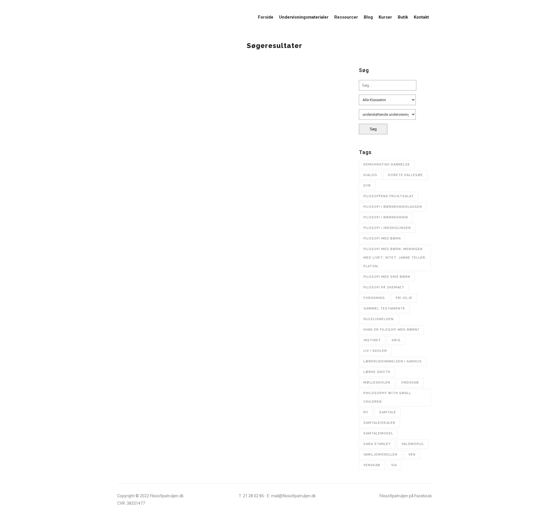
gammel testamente (384, 308)
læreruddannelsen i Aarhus (392, 361)
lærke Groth (376, 372)
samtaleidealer (379, 423)
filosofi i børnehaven (385, 217)
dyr (367, 185)
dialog (370, 175)
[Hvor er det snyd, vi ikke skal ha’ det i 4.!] (172, 99)
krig (396, 340)
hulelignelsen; (379, 319)
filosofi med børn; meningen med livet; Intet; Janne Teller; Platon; (394, 257)
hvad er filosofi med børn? (391, 330)
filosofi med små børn (386, 277)
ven (411, 454)
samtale (387, 412)
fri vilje (404, 298)
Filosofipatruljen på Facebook (405, 496)
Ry (365, 412)
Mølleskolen (376, 382)
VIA (394, 465)
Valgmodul (412, 444)
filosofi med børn (382, 238)
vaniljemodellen (380, 454)
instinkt (372, 340)
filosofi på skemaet (383, 287)
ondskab (410, 382)
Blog (133, 137)
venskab (371, 465)
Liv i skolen (375, 351)
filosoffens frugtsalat (388, 196)
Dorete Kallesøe (405, 175)
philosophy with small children (387, 397)
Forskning (374, 298)
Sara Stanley (377, 444)
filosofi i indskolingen (387, 228)
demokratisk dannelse (386, 164)
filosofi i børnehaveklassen (392, 207)
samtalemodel (378, 433)
